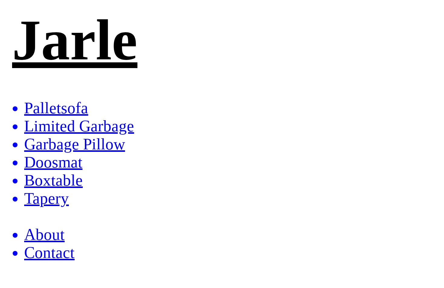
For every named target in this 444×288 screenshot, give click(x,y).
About (44, 234)
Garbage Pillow (74, 144)
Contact (49, 252)
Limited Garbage (79, 126)
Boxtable (53, 180)
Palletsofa (56, 108)
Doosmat (53, 162)
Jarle (74, 40)
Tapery (46, 198)
